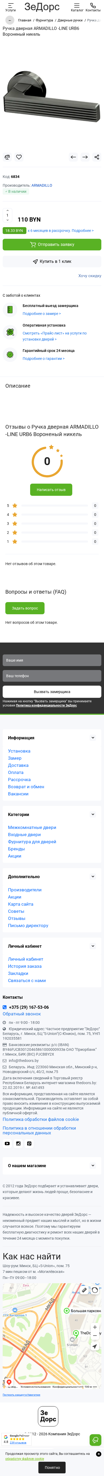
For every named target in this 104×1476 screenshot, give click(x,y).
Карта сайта (20, 904)
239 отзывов (18, 1442)
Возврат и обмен (26, 786)
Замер (15, 758)
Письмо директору (28, 925)
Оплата (15, 772)
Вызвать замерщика (52, 692)
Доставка (18, 765)
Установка (19, 751)
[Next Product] (85, 157)
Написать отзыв (51, 490)
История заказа (25, 966)
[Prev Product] (73, 157)
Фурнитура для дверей (32, 841)
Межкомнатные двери (32, 827)
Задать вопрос (25, 608)
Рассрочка (19, 779)
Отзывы (16, 918)
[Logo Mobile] (42, 7)
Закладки (18, 973)
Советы (16, 911)
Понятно (52, 1467)
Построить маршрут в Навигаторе (21, 1394)
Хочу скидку (89, 275)
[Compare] (7, 157)
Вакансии (18, 793)
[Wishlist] (18, 157)
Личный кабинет (25, 959)
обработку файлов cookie (24, 1459)
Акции (14, 856)
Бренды (16, 848)
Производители (25, 889)
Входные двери (24, 834)
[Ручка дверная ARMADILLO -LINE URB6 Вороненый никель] (52, 97)
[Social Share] (96, 157)
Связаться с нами (27, 980)
